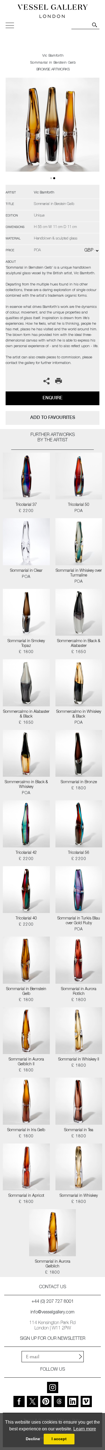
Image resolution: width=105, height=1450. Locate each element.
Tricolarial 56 (78, 853)
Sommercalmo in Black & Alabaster (78, 643)
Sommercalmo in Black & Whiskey (26, 784)
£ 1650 (78, 652)
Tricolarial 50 (78, 505)
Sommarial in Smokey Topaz (26, 643)
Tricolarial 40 (26, 919)
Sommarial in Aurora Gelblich (52, 1264)
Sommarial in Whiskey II (78, 1060)
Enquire (52, 397)
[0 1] (52, 131)
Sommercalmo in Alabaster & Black (26, 714)
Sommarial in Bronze (79, 782)
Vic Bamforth (53, 56)
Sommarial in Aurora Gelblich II (26, 1062)
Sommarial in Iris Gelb (26, 1130)
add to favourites (52, 417)
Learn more (84, 1428)
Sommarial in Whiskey (79, 1196)
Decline (33, 1439)
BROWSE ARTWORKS (52, 70)
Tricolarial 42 (26, 853)
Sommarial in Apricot (26, 1196)
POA (78, 511)
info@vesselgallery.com (52, 1312)
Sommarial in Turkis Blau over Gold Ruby (78, 921)
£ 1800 (26, 652)
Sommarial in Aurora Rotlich (78, 991)
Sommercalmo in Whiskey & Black (78, 714)
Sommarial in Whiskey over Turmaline (79, 573)
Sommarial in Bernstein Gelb (26, 991)
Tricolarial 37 (26, 505)
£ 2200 (26, 511)
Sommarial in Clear (26, 571)
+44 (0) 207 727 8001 (53, 1302)
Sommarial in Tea (78, 1130)
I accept (59, 1439)
